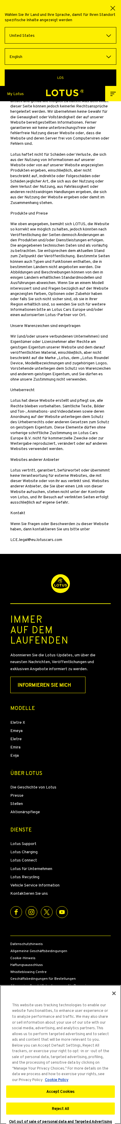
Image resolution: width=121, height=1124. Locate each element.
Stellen (16, 803)
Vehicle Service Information (35, 885)
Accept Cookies (60, 1091)
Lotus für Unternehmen (31, 868)
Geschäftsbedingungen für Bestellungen (43, 979)
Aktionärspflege (25, 812)
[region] (60, 1054)
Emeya (16, 730)
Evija (14, 755)
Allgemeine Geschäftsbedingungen (38, 951)
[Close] (113, 993)
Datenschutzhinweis (26, 944)
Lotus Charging (24, 852)
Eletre (16, 739)
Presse (16, 795)
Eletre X (17, 722)
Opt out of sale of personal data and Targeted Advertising (60, 1121)
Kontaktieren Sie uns (29, 893)
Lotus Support (23, 843)
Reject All (60, 1108)
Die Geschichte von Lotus (33, 787)
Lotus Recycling (24, 877)
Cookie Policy (56, 1080)
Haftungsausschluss (26, 965)
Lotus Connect (23, 860)
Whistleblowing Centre (28, 972)
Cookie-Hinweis (23, 958)
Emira (15, 747)
